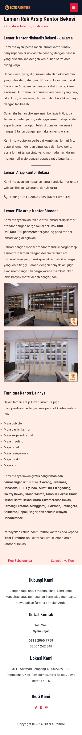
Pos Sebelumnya (18, 560)
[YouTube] (46, 707)
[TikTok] (36, 707)
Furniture (12, 26)
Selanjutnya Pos (64, 560)
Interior (25, 26)
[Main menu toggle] (74, 7)
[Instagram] (41, 707)
